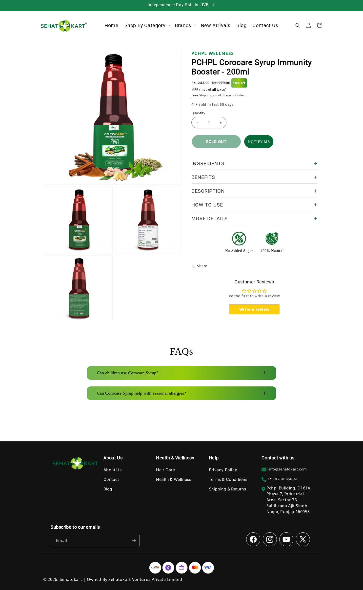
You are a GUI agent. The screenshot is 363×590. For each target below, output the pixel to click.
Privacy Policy (223, 469)
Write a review (254, 309)
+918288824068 (283, 478)
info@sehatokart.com (287, 469)
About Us (112, 469)
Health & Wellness (173, 479)
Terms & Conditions (228, 479)
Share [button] (202, 265)
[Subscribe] (133, 540)
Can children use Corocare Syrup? (181, 373)
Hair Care (165, 469)
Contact (111, 479)
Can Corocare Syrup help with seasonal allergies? (181, 393)
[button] (146, 25)
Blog (107, 488)
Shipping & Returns (227, 488)
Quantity (198, 113)
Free (194, 95)
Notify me (259, 142)
